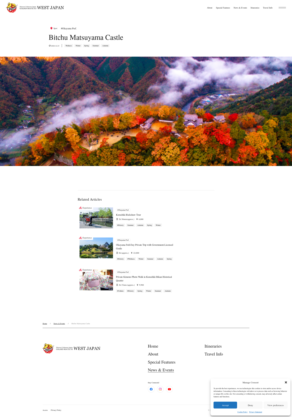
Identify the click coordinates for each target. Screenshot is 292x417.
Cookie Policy (242, 412)
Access (45, 410)
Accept (225, 405)
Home (45, 323)
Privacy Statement (255, 412)
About (209, 7)
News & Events (240, 7)
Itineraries (255, 7)
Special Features (223, 7)
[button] (285, 382)
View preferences (275, 405)
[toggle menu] (282, 7)
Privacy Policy (56, 410)
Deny (250, 405)
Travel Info (268, 7)
